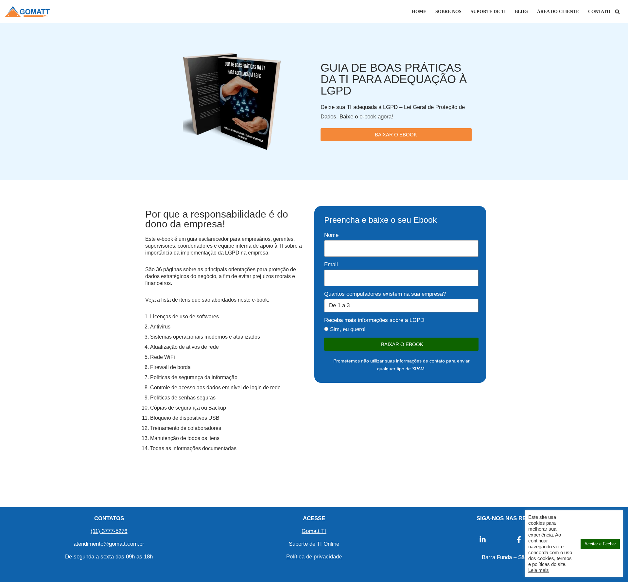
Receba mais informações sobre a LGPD (374, 320)
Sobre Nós (448, 11)
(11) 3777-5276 (109, 531)
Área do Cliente (558, 11)
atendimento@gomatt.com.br (109, 544)
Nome (331, 235)
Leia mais (538, 570)
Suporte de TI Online (314, 544)
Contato (599, 11)
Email (331, 264)
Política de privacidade (314, 557)
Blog (521, 11)
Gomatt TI (314, 531)
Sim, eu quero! (348, 329)
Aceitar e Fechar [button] (600, 543)
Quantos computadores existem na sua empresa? (385, 294)
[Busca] (617, 11)
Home (419, 11)
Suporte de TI (488, 11)
